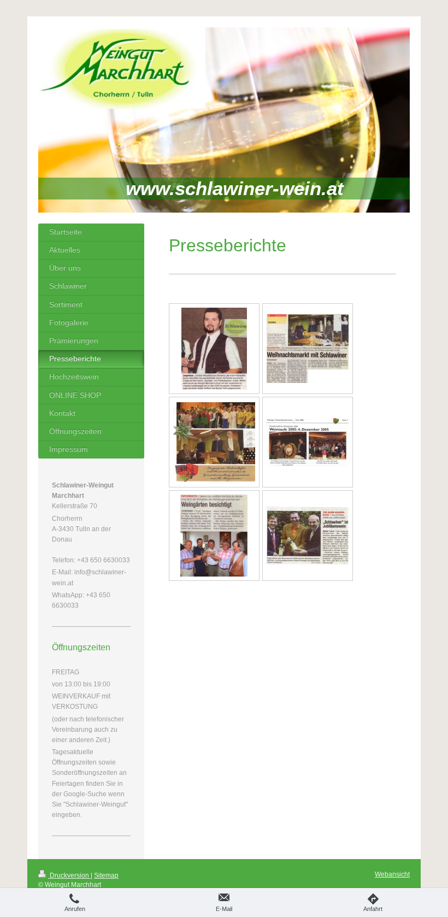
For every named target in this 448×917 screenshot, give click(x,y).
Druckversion (69, 875)
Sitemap (106, 875)
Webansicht (392, 874)
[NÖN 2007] (214, 349)
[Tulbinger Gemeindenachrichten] (214, 442)
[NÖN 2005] (308, 348)
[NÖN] (213, 536)
